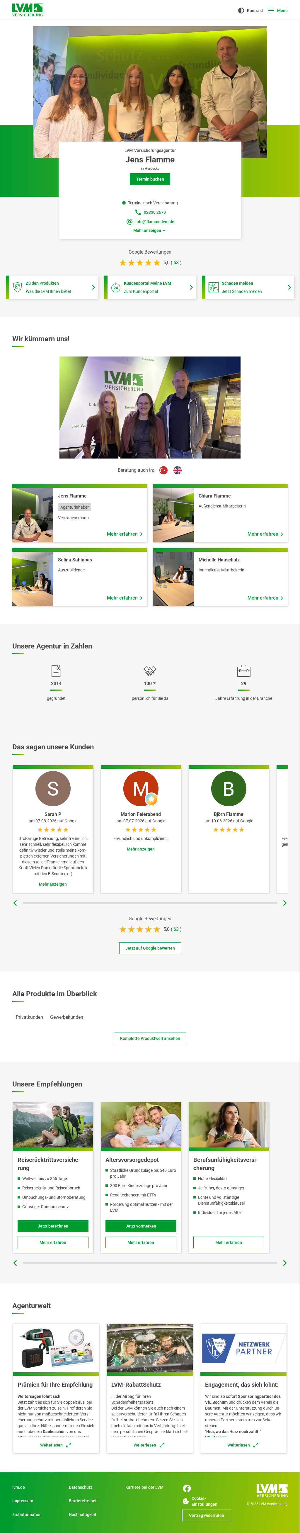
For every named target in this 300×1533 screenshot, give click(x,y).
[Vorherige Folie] (15, 903)
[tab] (29, 1017)
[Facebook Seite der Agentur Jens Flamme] (187, 1488)
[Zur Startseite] (27, 10)
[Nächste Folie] (285, 903)
